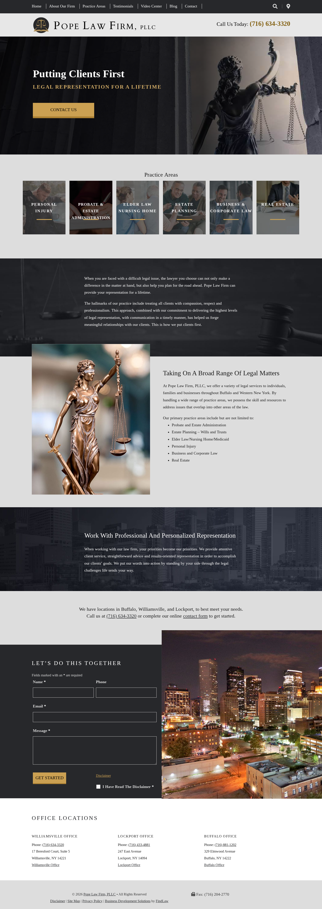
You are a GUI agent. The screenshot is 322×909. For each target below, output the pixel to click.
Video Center (151, 6)
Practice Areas (94, 6)
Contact (191, 6)
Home (36, 6)
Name (39, 682)
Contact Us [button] (63, 109)
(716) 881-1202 (225, 845)
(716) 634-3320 (270, 23)
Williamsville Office (45, 865)
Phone (101, 682)
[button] (317, 877)
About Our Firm (62, 6)
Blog (173, 6)
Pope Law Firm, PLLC (99, 894)
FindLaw (162, 901)
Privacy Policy (92, 901)
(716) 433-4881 (139, 845)
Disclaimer (103, 775)
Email (39, 706)
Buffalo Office (214, 865)
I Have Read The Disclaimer (128, 787)
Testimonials (123, 6)
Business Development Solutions (127, 901)
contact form (195, 616)
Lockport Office (129, 865)
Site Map (73, 901)
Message (41, 730)
